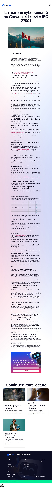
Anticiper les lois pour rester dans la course (20, 73)
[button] (37, 53)
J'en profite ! (2, 486)
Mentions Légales (10, 476)
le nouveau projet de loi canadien (20, 235)
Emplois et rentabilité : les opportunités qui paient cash (23, 72)
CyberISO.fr (13, 474)
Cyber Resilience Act (18, 252)
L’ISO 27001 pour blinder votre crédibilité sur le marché (23, 71)
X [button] (0, 487)
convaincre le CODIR (17, 195)
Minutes (1, 485)
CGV (24, 476)
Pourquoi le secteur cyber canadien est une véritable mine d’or (24, 69)
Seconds (3, 485)
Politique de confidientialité (40, 476)
